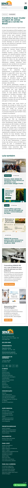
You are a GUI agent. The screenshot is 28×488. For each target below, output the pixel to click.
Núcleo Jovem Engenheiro (9, 431)
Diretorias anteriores (7, 375)
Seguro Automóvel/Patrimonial (10, 451)
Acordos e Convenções (8, 412)
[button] (25, 3)
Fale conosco (5, 386)
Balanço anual (5, 381)
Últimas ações (5, 410)
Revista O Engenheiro (7, 402)
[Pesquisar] (25, 7)
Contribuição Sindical (7, 415)
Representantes (6, 373)
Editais (4, 416)
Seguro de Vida (6, 447)
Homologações (6, 421)
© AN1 (25, 482)
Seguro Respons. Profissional (9, 448)
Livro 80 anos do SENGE (8, 397)
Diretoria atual (5, 372)
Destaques (8, 175)
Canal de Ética (5, 378)
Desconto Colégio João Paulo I (10, 472)
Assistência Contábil (7, 453)
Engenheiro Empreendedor (9, 430)
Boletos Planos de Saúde (8, 438)
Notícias (4, 393)
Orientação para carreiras (8, 469)
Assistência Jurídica (7, 454)
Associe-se (5, 384)
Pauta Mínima (5, 433)
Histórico (4, 370)
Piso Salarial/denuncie (7, 419)
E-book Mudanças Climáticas (9, 399)
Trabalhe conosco (6, 387)
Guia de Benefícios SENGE (8, 460)
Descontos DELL (6, 457)
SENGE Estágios (6, 473)
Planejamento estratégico (8, 377)
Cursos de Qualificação (8, 467)
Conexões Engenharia (7, 466)
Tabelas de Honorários (8, 418)
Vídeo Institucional (7, 394)
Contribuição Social (7, 413)
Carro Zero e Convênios (8, 459)
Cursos (7, 205)
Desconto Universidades (8, 470)
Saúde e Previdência (7, 445)
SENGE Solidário (6, 428)
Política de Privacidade (8, 380)
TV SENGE (4, 400)
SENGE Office (5, 456)
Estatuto (4, 383)
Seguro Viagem (6, 450)
